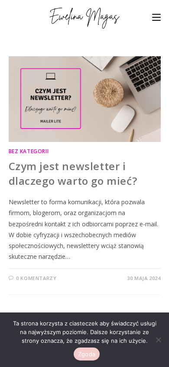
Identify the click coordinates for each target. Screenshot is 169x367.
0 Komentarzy (36, 278)
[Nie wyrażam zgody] (158, 339)
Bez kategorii (29, 151)
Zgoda (86, 354)
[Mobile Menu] (156, 17)
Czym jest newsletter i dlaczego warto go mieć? (73, 173)
